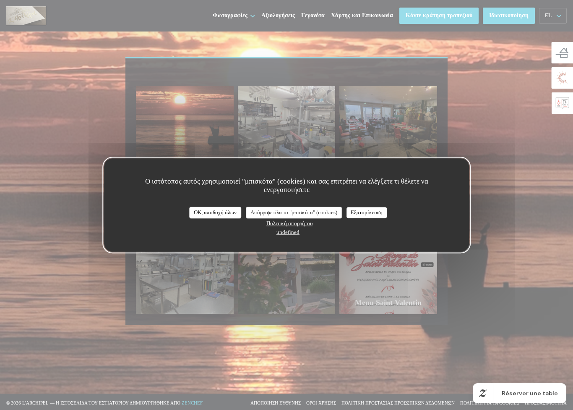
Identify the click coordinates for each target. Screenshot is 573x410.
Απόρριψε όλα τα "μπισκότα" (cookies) (293, 212)
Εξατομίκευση (367, 212)
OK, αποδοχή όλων (215, 212)
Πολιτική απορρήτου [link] (289, 223)
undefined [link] (288, 232)
